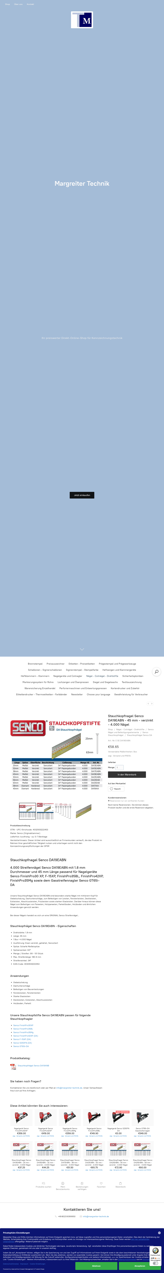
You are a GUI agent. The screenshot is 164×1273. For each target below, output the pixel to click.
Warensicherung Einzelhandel (39, 688)
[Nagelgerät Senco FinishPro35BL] (94, 1117)
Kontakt (30, 4)
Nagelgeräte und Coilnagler (67, 676)
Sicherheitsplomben (132, 676)
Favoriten (101, 1187)
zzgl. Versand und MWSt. (119, 756)
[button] (116, 788)
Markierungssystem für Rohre (38, 682)
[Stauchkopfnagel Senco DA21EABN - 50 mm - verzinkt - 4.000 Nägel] (94, 1149)
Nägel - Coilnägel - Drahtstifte (102, 676)
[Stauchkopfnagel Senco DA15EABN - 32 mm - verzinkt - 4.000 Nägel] (46, 1149)
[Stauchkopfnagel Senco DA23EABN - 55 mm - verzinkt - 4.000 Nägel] (118, 1149)
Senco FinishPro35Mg (23, 1032)
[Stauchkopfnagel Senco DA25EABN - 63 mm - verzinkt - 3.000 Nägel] (143, 1149)
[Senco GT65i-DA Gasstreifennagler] (143, 1117)
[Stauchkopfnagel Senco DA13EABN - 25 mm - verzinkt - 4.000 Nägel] (21, 1149)
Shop (7, 4)
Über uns (18, 4)
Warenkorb (120, 1187)
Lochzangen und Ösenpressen (73, 682)
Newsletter (77, 694)
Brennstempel (35, 663)
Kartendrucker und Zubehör (125, 688)
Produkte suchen (43, 1187)
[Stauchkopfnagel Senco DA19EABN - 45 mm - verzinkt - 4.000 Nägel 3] (83, 811)
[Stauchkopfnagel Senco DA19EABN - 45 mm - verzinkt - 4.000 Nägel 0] (27, 811)
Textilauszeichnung (132, 682)
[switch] (155, 1263)
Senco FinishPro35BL (23, 1029)
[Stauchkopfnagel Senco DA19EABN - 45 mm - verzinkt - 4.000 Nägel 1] (45, 811)
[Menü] (159, 1247)
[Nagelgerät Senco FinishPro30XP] (21, 1117)
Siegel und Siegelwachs (105, 682)
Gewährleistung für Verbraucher (131, 694)
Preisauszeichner (56, 663)
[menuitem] (148, 703)
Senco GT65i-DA (21, 1046)
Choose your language (98, 694)
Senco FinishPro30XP (23, 1025)
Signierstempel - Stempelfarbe (82, 670)
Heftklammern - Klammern (35, 676)
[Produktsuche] (156, 671)
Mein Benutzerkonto (63, 1188)
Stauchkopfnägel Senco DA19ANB (33, 1065)
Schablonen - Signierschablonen (45, 670)
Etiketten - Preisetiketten (82, 663)
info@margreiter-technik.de (69, 1088)
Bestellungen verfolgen (82, 1188)
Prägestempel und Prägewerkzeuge (117, 663)
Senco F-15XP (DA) (22, 1039)
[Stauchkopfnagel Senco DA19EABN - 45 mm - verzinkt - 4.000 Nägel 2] (63, 811)
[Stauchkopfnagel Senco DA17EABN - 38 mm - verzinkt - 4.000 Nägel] (70, 1149)
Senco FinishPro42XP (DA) (25, 1036)
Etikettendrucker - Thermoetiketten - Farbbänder (41, 694)
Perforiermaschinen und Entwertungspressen (83, 688)
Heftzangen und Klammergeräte (119, 670)
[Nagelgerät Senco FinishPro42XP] (46, 1117)
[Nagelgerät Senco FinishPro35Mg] (70, 1117)
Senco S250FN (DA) (22, 1043)
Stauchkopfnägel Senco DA (139, 735)
